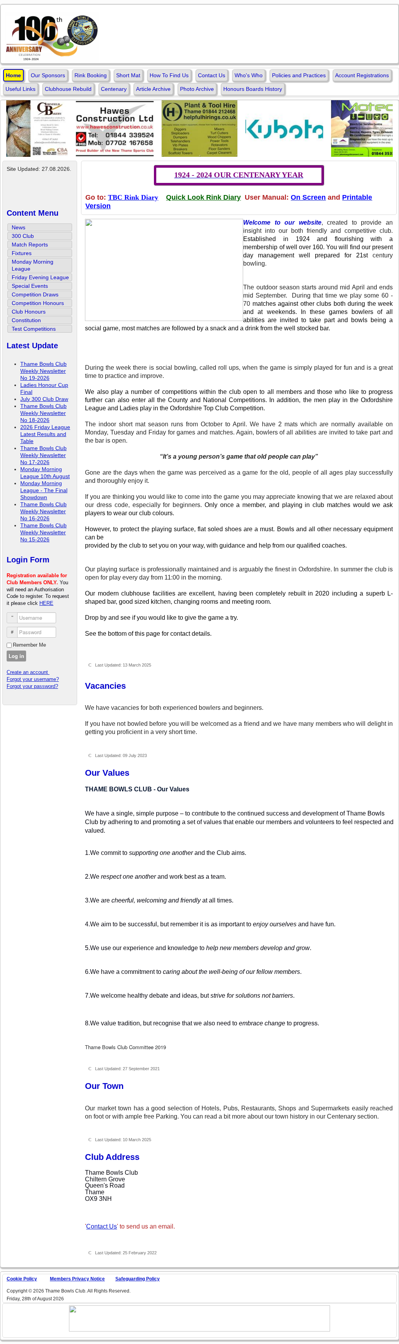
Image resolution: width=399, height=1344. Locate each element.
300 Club (23, 236)
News (18, 227)
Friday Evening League (40, 277)
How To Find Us (169, 75)
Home (13, 75)
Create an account (28, 672)
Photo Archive (197, 89)
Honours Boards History (252, 89)
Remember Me (29, 645)
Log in (16, 656)
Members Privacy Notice (77, 1279)
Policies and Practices (299, 75)
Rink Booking (90, 75)
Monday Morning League (32, 265)
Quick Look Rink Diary (203, 197)
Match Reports (30, 244)
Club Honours (29, 312)
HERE (46, 603)
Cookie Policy (22, 1279)
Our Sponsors (48, 75)
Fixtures (22, 253)
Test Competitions (34, 329)
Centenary (114, 89)
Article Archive (153, 89)
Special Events (30, 286)
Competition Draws (35, 294)
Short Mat (128, 75)
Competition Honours (38, 303)
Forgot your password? (32, 686)
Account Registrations (362, 75)
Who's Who (249, 75)
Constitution (26, 320)
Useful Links (20, 89)
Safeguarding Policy (137, 1279)
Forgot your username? (33, 679)
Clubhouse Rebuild (68, 89)
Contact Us (211, 75)
